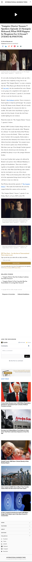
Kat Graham (10, 100)
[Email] (17, 46)
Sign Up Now (8, 372)
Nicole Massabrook (8, 41)
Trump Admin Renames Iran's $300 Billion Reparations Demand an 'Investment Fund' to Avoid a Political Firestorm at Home (16, 404)
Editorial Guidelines (23, 294)
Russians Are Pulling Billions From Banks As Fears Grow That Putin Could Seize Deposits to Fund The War (15, 432)
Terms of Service (8, 267)
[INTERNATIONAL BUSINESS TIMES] (16, 2)
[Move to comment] (20, 46)
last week (6, 88)
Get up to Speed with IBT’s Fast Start (21, 370)
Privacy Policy (17, 267)
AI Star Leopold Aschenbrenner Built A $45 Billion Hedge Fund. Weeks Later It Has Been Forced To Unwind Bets (14, 514)
